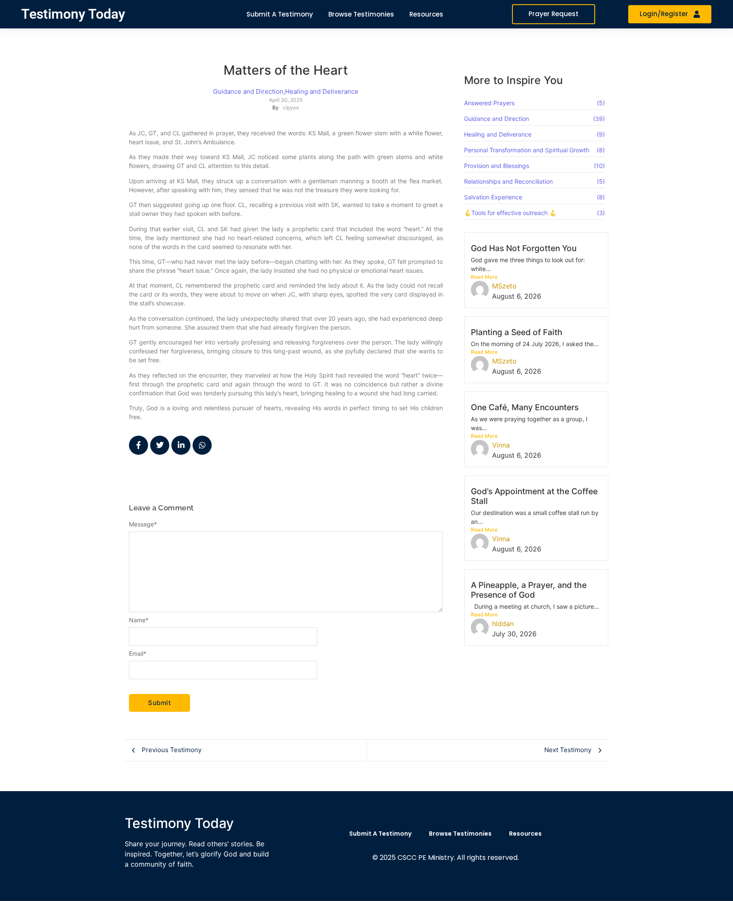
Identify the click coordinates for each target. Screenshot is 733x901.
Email (137, 654)
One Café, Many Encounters (525, 407)
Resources (525, 833)
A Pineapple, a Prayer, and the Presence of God (529, 590)
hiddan (503, 623)
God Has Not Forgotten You (523, 248)
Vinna (501, 445)
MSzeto (504, 286)
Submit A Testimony (380, 833)
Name (138, 620)
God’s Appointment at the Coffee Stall (534, 496)
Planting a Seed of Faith (516, 332)
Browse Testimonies (460, 833)
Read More (484, 277)
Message (143, 524)
